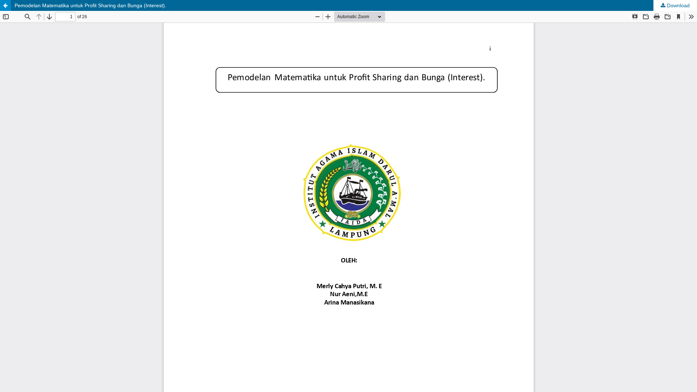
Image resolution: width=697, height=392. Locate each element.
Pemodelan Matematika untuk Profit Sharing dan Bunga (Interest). (90, 5)
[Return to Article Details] (5, 5)
